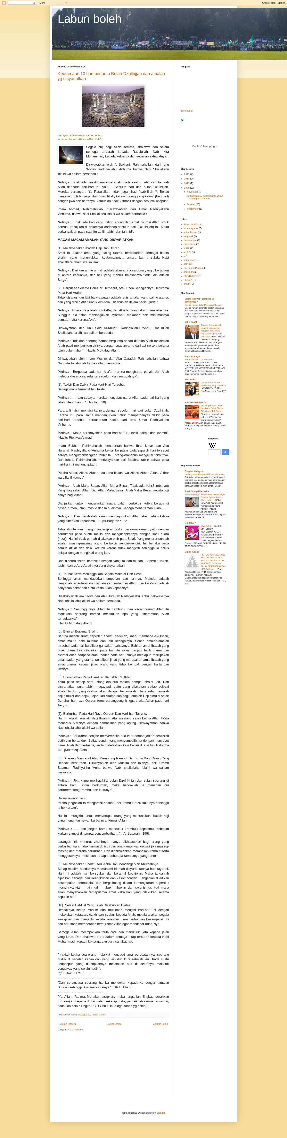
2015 (187, 174)
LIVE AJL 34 (207, 526)
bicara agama (191, 228)
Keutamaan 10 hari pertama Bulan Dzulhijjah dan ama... (204, 197)
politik (187, 264)
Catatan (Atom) (76, 1029)
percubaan (189, 260)
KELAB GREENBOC (196, 402)
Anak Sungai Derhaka (197, 491)
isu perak (188, 236)
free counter (187, 111)
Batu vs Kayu (192, 356)
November (193, 192)
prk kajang (189, 272)
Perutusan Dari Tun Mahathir (199, 359)
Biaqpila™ (190, 523)
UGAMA (188, 280)
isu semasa (190, 244)
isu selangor (190, 240)
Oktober (191, 204)
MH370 (187, 252)
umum (187, 284)
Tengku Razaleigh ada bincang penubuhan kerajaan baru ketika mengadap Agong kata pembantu (211, 331)
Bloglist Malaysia (194, 471)
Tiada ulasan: (99, 1014)
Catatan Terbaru (67, 1024)
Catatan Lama (160, 1024)
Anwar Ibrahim (191, 224)
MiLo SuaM (191, 322)
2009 (187, 187)
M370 (187, 248)
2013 (187, 183)
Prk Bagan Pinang (193, 268)
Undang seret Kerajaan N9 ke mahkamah (205, 474)
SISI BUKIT (191, 379)
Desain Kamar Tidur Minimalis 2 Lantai (203, 305)
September (193, 209)
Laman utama (114, 1024)
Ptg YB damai (191, 276)
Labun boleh (89, 18)
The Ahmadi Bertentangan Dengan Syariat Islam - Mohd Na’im (213, 497)
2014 (187, 178)
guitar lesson (190, 232)
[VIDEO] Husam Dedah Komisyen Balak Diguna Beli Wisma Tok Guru (212, 408)
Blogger (161, 1112)
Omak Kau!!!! (192, 551)
